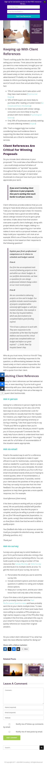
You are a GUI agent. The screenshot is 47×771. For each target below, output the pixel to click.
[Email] (18, 649)
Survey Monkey (21, 564)
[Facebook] (14, 649)
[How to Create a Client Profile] (34, 665)
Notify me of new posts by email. (29, 731)
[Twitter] (9, 649)
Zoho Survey (36, 564)
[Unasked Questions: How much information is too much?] (12, 665)
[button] (5, 670)
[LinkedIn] (5, 649)
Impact (32, 123)
